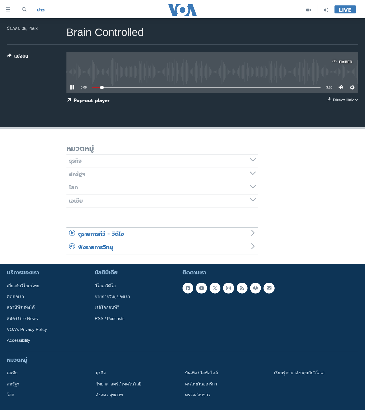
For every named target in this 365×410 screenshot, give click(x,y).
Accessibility (18, 340)
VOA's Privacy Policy (27, 329)
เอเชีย (12, 373)
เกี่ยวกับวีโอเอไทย (23, 286)
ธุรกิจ (101, 373)
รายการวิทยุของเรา (112, 296)
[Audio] (325, 9)
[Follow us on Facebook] (187, 288)
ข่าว (41, 9)
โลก (10, 395)
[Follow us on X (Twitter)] (215, 288)
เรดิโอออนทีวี (107, 307)
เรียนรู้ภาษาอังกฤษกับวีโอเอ (299, 373)
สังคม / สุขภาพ (109, 395)
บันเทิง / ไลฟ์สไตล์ (201, 373)
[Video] (308, 9)
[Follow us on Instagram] (228, 288)
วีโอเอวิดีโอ (105, 286)
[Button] (17, 57)
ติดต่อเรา (15, 296)
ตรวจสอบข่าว (197, 395)
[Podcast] (255, 288)
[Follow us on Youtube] (201, 288)
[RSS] (242, 288)
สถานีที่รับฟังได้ (21, 307)
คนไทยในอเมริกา (201, 383)
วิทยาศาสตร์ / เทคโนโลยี (118, 383)
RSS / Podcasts (110, 318)
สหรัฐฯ (13, 383)
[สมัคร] (268, 288)
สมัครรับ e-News (22, 318)
